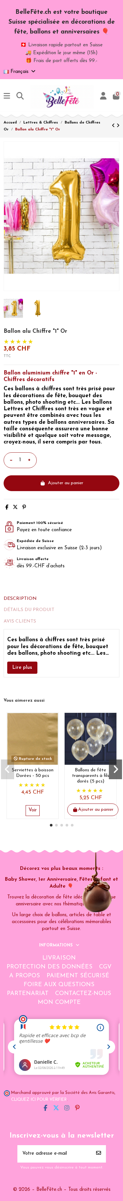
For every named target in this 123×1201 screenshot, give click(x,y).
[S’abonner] (98, 1154)
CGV (105, 967)
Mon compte (59, 1003)
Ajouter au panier (65, 483)
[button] (51, 825)
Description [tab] (20, 598)
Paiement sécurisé (78, 976)
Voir (33, 810)
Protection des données (49, 967)
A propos (24, 976)
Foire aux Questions (59, 985)
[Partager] (6, 507)
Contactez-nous (83, 994)
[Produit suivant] (117, 126)
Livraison (59, 958)
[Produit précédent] (114, 126)
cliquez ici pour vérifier (39, 1100)
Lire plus (22, 667)
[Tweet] (15, 507)
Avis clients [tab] (20, 621)
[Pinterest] (24, 507)
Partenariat (28, 994)
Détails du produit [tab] (29, 609)
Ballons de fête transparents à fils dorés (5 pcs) (90, 776)
